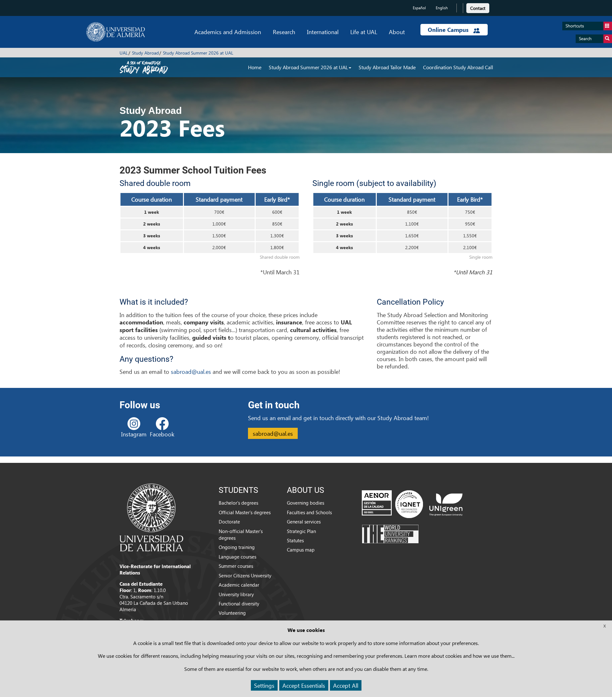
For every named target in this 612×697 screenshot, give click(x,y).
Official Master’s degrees (245, 512)
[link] (477, 7)
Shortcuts (574, 26)
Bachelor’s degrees (238, 503)
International (323, 32)
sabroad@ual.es (191, 371)
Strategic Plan (301, 531)
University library (236, 594)
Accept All (345, 685)
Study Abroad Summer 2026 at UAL (198, 53)
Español (419, 7)
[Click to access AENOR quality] (392, 504)
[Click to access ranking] (390, 533)
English (442, 7)
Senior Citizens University (245, 575)
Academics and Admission (227, 32)
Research (284, 32)
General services (304, 521)
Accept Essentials (303, 685)
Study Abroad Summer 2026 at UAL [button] (308, 67)
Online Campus (449, 29)
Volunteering (232, 613)
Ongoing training (237, 547)
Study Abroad (145, 53)
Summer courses (236, 566)
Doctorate (229, 521)
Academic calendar (239, 585)
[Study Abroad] (144, 67)
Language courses (237, 556)
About (397, 32)
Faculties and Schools (309, 512)
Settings (264, 685)
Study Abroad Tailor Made (387, 67)
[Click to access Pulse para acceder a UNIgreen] (446, 504)
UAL (124, 53)
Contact (477, 8)
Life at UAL (363, 32)
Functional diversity (239, 603)
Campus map (301, 549)
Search (585, 38)
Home (254, 67)
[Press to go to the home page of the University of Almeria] (115, 32)
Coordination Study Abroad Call (458, 67)
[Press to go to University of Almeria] (151, 517)
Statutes (295, 540)
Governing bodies (305, 503)
